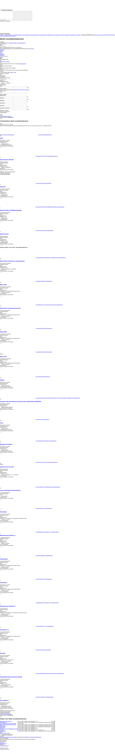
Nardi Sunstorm (4, 234)
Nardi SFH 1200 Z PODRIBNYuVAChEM (10, 210)
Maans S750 (3, 356)
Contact (8, 733)
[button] (57, 27)
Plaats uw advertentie (5, 174)
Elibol (110, 34)
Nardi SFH (3, 186)
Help (5, 733)
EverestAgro (3, 511)
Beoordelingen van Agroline (29, 737)
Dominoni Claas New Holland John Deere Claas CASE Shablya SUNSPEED (20, 401)
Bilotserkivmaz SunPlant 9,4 (7, 606)
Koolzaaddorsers (56, 34)
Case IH (99, 34)
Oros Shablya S (4, 700)
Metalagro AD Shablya (6, 444)
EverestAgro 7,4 (4, 629)
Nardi (1, 138)
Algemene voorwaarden (5, 737)
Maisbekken (50, 34)
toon (1, 115)
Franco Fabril (3, 36)
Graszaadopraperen (43, 34)
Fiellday (113, 34)
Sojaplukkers (78, 34)
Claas (102, 34)
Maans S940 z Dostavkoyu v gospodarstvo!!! (12, 261)
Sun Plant (2, 653)
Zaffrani (13, 36)
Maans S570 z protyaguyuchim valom (10, 308)
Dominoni (106, 34)
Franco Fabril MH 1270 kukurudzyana (10, 490)
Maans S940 (3, 284)
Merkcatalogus (38, 737)
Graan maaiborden (26, 34)
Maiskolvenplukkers (34, 34)
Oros (11, 36)
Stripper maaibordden (65, 34)
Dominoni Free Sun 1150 (6, 466)
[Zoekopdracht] (22, 16)
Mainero (7, 36)
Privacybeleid (13, 737)
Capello (96, 34)
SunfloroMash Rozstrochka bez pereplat (11, 676)
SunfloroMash (4, 559)
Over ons (2, 733)
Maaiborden (72, 34)
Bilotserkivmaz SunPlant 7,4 (7, 535)
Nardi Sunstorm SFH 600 (7, 159)
